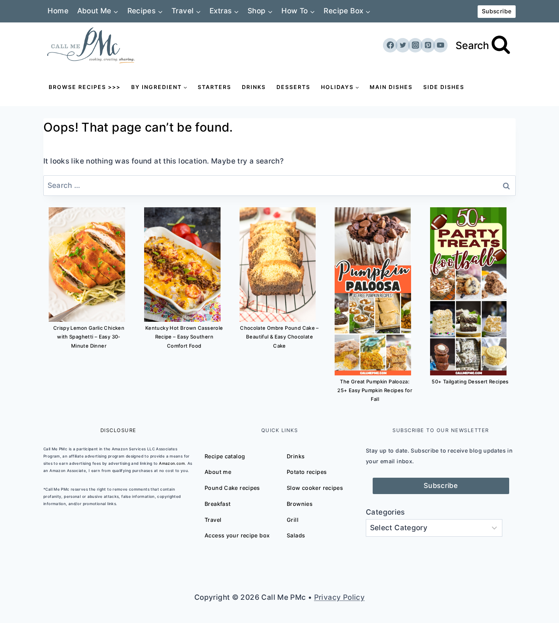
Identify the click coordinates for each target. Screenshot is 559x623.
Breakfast (217, 504)
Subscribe (496, 11)
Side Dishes (443, 87)
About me (218, 472)
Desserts (293, 87)
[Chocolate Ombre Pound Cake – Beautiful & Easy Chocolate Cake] (278, 264)
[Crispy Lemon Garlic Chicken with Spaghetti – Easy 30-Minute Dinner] (87, 264)
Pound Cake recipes (232, 488)
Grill (293, 520)
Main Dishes (391, 87)
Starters (214, 87)
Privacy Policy (339, 597)
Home (58, 10)
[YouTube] (440, 45)
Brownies (300, 504)
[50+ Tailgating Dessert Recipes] (468, 291)
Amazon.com (172, 463)
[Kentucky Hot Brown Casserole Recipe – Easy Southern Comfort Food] (182, 264)
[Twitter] (402, 45)
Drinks (254, 87)
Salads (296, 535)
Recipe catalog (225, 456)
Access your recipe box (237, 535)
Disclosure (118, 430)
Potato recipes (307, 472)
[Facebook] (390, 45)
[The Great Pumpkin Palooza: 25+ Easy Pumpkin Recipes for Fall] (373, 291)
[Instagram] (415, 45)
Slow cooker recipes (315, 488)
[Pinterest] (428, 45)
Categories (385, 512)
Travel (213, 520)
